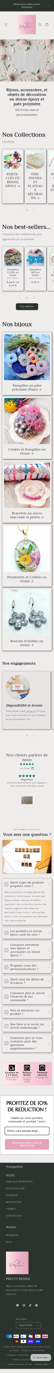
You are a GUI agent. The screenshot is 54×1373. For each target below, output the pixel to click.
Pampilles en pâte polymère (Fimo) (26, 388)
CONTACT (11, 1209)
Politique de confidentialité (18, 1355)
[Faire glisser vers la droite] (33, 210)
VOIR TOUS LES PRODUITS (19, 1182)
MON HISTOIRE (13, 1202)
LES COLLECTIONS (15, 1188)
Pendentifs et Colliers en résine (27, 579)
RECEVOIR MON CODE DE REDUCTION (27, 1144)
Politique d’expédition (21, 1360)
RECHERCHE (12, 1235)
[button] (6, 24)
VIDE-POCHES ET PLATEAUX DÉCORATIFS (35, 186)
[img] (27, 764)
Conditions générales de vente (20, 1364)
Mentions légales (42, 1364)
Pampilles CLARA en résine (13, 272)
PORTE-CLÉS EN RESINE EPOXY (12, 180)
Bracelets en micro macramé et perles (26, 515)
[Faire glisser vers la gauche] (20, 210)
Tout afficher (8, 141)
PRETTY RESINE (16, 1347)
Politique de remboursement (33, 1350)
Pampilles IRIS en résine (35, 272)
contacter (31, 711)
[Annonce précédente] (5, 5)
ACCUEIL (10, 1175)
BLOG (9, 1242)
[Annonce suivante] (48, 5)
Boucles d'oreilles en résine (27, 643)
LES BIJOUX (12, 1195)
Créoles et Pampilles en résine (27, 452)
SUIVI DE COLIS (14, 1216)
